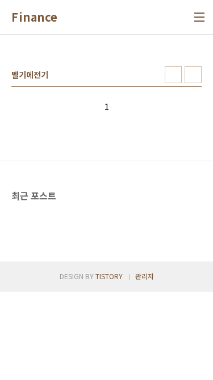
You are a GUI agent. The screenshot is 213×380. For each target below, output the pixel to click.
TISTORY (109, 276)
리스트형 (193, 74)
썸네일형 (173, 74)
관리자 (144, 276)
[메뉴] (199, 17)
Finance (34, 17)
